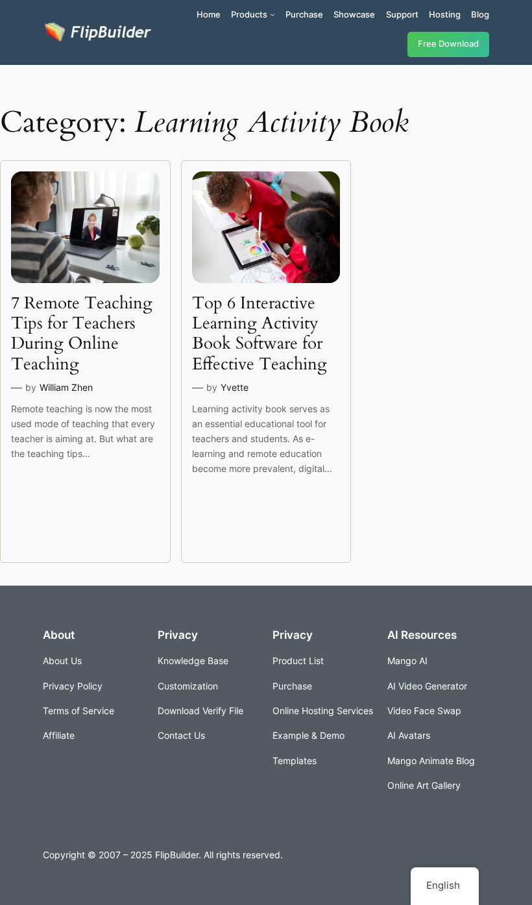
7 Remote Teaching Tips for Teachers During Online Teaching (81, 333)
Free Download (448, 44)
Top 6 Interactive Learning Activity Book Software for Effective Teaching (259, 333)
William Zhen (66, 387)
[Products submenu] (272, 14)
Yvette (234, 387)
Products (249, 14)
